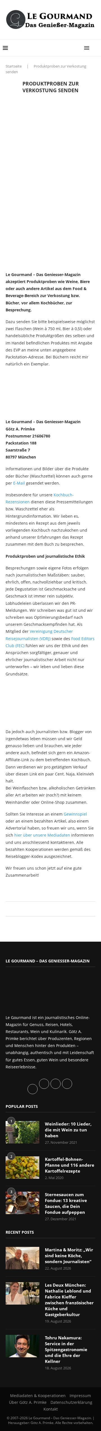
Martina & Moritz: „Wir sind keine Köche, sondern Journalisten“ (69, 1255)
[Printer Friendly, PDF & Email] (33, 887)
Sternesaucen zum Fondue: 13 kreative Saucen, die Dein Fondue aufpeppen (66, 1203)
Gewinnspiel (75, 814)
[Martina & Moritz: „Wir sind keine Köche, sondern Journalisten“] (22, 1258)
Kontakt (50, 1409)
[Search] (95, 48)
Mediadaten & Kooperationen (38, 1395)
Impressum (80, 1395)
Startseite (14, 66)
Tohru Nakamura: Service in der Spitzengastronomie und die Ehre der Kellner (66, 1349)
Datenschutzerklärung (71, 1402)
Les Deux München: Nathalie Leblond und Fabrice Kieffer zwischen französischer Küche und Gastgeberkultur (69, 1299)
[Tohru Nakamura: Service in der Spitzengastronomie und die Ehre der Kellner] (22, 1346)
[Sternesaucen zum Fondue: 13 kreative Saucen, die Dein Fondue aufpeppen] (22, 1203)
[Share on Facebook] (47, 908)
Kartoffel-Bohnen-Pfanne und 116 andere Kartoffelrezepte (69, 1165)
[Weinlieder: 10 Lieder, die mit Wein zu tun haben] (22, 1132)
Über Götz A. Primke (28, 1402)
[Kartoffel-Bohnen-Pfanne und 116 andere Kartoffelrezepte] (22, 1167)
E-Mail (19, 483)
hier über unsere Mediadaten (42, 835)
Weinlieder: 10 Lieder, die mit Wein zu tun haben (68, 1129)
